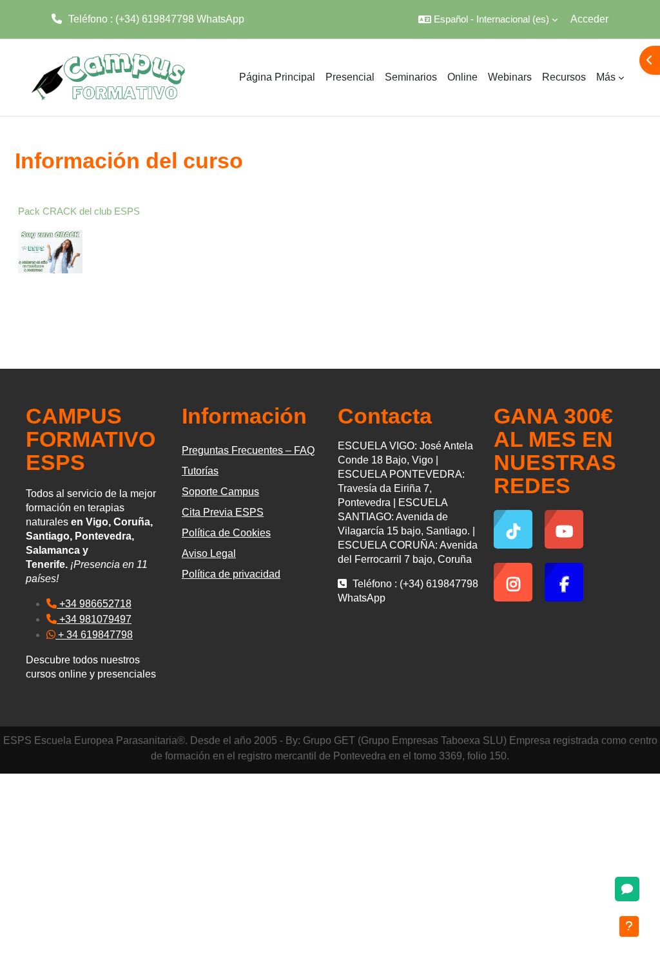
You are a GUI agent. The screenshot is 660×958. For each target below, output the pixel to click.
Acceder (589, 19)
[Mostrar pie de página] (629, 926)
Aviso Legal (209, 553)
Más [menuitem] (606, 77)
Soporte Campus (220, 491)
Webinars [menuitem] (510, 77)
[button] (488, 19)
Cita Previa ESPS (223, 512)
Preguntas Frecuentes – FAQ (248, 450)
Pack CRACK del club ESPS (79, 211)
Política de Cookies (226, 532)
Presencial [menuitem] (349, 77)
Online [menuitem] (462, 77)
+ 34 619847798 (94, 634)
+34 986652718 (94, 603)
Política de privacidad (231, 574)
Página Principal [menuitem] (277, 77)
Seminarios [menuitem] (411, 77)
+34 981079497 (94, 619)
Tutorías (200, 470)
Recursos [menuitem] (564, 77)
